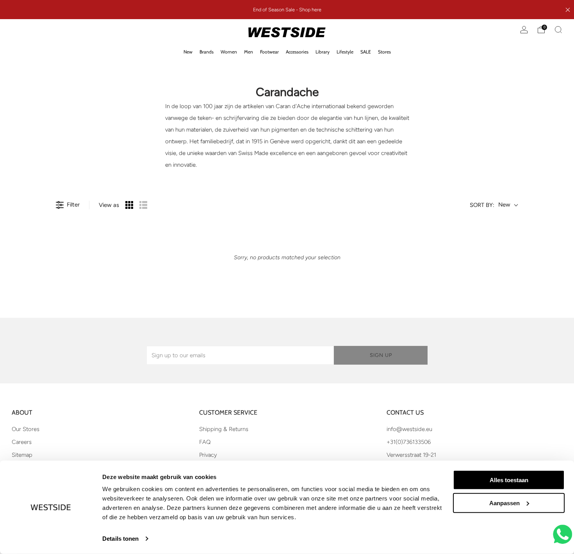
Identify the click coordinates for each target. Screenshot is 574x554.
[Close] (568, 9)
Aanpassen (504, 503)
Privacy (208, 454)
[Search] (558, 30)
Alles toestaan (509, 480)
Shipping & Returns (223, 429)
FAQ (204, 441)
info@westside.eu (409, 429)
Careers (22, 441)
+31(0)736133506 (409, 441)
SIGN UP (381, 355)
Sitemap (22, 454)
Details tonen (120, 538)
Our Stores (25, 429)
